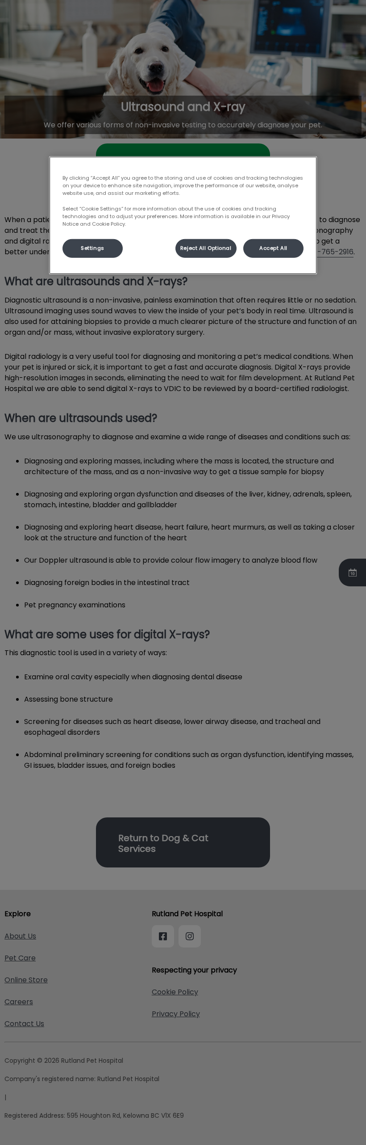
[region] (183, 215)
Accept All (273, 247)
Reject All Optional (206, 247)
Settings (92, 247)
